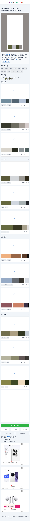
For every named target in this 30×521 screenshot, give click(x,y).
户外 (17, 8)
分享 (26, 429)
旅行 (9, 59)
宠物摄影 (3, 232)
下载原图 (16, 425)
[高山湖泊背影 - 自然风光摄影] (15, 29)
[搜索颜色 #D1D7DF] (15, 203)
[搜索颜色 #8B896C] (15, 358)
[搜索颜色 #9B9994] (22, 178)
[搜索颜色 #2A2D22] (15, 150)
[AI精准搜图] (28, 105)
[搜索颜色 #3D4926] (14, 382)
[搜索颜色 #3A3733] (27, 358)
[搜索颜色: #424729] (17, 47)
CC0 (8, 437)
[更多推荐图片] (28, 159)
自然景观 (9, 129)
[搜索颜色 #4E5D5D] (27, 150)
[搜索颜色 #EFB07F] (6, 256)
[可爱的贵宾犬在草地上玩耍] (15, 218)
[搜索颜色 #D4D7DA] (14, 178)
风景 (12, 8)
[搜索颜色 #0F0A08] (28, 256)
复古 (6, 207)
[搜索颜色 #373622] (17, 227)
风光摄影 (3, 129)
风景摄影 (3, 105)
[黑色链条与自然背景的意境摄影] (15, 373)
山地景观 (10, 284)
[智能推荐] (26, 105)
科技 (8, 362)
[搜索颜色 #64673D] (6, 203)
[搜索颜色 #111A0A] (27, 382)
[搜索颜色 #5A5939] (5, 178)
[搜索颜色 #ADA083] (14, 333)
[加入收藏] (23, 105)
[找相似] (24, 105)
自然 (6, 387)
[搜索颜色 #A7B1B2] (22, 203)
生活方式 (3, 362)
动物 (8, 232)
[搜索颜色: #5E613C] (10, 47)
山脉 (13, 71)
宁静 (14, 55)
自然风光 (15, 10)
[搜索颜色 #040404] (28, 305)
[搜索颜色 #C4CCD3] (27, 333)
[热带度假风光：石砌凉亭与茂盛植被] (15, 324)
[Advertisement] (15, 406)
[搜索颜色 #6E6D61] (15, 125)
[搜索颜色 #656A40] (7, 227)
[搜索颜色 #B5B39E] (6, 358)
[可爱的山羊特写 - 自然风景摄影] (15, 169)
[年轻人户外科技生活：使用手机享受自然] (15, 348)
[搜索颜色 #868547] (6, 382)
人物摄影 (9, 154)
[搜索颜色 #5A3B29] (24, 256)
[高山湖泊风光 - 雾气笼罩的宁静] (15, 116)
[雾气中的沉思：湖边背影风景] (15, 140)
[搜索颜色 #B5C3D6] (23, 101)
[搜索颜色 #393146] (26, 305)
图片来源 (23, 433)
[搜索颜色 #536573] (15, 101)
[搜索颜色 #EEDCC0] (21, 382)
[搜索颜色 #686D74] (15, 280)
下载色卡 (7, 61)
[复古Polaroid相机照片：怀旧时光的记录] (15, 193)
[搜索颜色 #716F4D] (5, 333)
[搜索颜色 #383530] (22, 280)
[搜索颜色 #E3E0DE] (28, 227)
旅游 (8, 337)
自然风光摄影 (5, 8)
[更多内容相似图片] (28, 82)
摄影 (3, 207)
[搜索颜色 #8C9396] (22, 150)
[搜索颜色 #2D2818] (27, 178)
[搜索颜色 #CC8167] (18, 305)
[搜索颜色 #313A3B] (27, 101)
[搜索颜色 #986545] (16, 256)
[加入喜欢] (21, 105)
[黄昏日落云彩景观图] (15, 246)
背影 (9, 10)
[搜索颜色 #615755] (22, 358)
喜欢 (16, 429)
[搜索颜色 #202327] (27, 203)
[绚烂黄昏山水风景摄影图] (15, 295)
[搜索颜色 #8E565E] (7, 305)
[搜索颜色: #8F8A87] (20, 47)
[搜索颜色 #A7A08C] (24, 227)
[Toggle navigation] (2, 2)
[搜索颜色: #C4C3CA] (14, 47)
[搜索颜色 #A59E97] (22, 125)
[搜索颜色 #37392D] (6, 125)
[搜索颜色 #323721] (21, 333)
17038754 (19, 518)
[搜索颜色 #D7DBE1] (27, 280)
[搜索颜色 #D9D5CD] (6, 150)
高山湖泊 (5, 10)
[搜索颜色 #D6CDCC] (27, 125)
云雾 (17, 71)
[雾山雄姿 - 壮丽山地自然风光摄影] (15, 271)
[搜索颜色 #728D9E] (6, 101)
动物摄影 (3, 182)
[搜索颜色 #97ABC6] (6, 280)
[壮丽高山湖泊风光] (15, 91)
